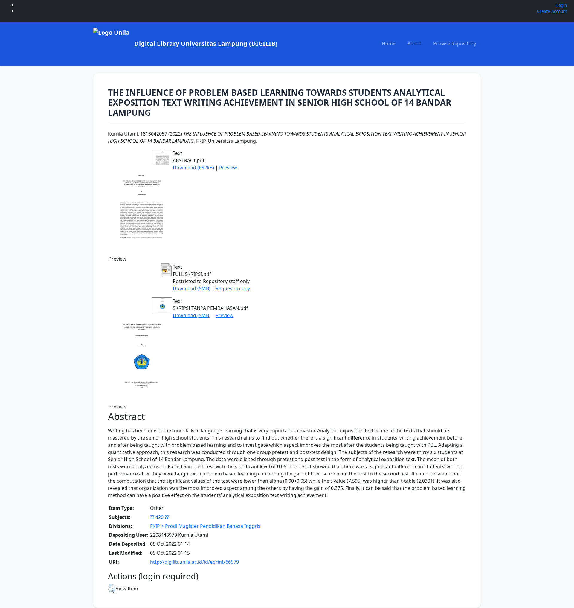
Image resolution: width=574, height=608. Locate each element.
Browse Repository (454, 43)
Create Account (552, 11)
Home (389, 43)
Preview (228, 167)
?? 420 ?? (159, 517)
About (414, 43)
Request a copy (233, 288)
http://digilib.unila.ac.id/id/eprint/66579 (194, 562)
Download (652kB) (193, 167)
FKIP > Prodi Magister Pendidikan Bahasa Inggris (205, 526)
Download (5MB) (191, 288)
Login (561, 5)
